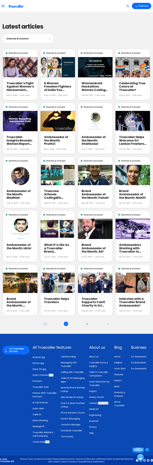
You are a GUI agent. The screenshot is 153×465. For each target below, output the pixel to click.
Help (91, 432)
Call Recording (68, 356)
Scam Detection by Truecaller (99, 383)
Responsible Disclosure (63, 459)
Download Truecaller (71, 430)
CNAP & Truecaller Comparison (98, 374)
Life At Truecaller (119, 403)
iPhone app (38, 363)
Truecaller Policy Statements (91, 461)
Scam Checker (43, 375)
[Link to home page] (16, 6)
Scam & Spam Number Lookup (73, 405)
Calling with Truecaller (72, 372)
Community (67, 436)
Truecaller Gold (40, 387)
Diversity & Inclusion (119, 394)
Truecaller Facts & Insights (98, 364)
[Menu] (3, 6)
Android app (39, 357)
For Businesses (138, 362)
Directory (80, 459)
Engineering (95, 415)
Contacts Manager (71, 424)
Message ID (38, 426)
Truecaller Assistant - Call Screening (44, 434)
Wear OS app (39, 369)
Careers (98, 403)
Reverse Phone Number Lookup (73, 389)
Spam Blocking (40, 420)
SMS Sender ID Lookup (72, 397)
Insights (118, 362)
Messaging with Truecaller (69, 364)
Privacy (93, 426)
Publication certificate (95, 459)
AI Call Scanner (40, 402)
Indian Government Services (119, 459)
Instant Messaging (70, 418)
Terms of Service (35, 459)
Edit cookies (53, 461)
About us (93, 356)
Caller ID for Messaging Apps (73, 380)
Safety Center (96, 397)
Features (118, 374)
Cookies (48, 459)
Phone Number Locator (73, 412)
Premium (37, 381)
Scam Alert (38, 408)
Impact (93, 391)
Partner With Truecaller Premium (45, 395)
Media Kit (94, 409)
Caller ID (37, 414)
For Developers (138, 368)
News (117, 386)
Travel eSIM (41, 441)
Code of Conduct (68, 461)
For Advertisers (138, 356)
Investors (94, 421)
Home (117, 356)
